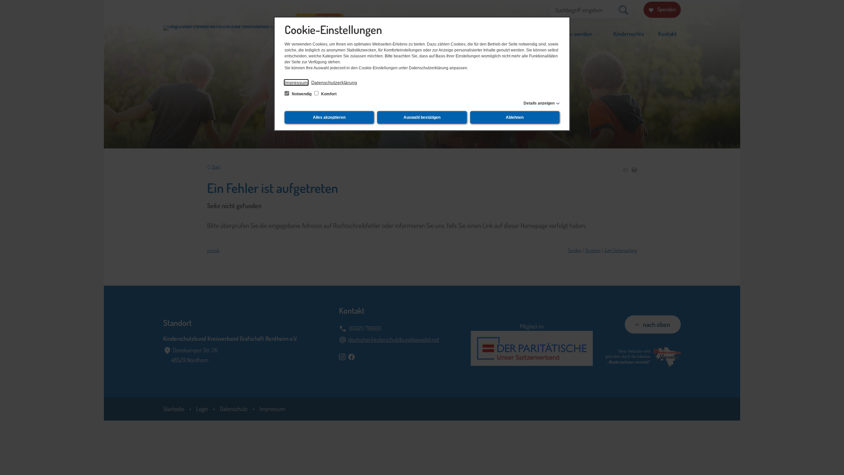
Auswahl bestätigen (422, 117)
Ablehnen (515, 117)
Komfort (328, 94)
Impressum (296, 82)
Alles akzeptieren (329, 117)
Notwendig (302, 94)
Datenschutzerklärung (334, 82)
